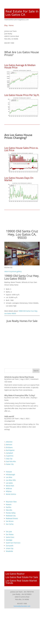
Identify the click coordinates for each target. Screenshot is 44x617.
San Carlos (9, 524)
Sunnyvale (9, 546)
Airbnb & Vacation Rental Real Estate (19, 377)
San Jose (9, 532)
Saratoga (9, 540)
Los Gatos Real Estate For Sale (21, 577)
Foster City (10, 464)
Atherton (9, 442)
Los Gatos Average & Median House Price (20, 66)
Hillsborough (10, 474)
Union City (9, 548)
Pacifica (8, 507)
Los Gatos (9, 483)
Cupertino (9, 456)
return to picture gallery (13, 271)
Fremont (9, 472)
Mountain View (11, 502)
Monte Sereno (11, 494)
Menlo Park (10, 486)
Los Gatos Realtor (15, 573)
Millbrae (9, 488)
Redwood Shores (12, 518)
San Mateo (9, 534)
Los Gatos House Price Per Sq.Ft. (22, 95)
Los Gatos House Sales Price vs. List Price (21, 149)
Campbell (9, 453)
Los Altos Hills (11, 480)
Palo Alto (9, 510)
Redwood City (11, 516)
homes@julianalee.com (22, 606)
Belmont (9, 445)
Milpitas (9, 491)
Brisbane (9, 447)
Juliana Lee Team (13, 379)
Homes (11, 25)
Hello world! (9, 416)
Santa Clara (10, 537)
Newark (8, 504)
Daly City (9, 459)
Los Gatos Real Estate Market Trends (21, 581)
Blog (5, 25)
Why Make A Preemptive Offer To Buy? (19, 395)
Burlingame (10, 450)
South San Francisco (13, 543)
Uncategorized (9, 421)
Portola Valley (10, 513)
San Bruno (9, 521)
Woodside (9, 551)
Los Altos (9, 477)
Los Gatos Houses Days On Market (18, 179)
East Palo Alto (11, 461)
